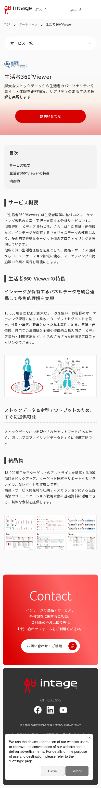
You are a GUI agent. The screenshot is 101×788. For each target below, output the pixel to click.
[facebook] (38, 710)
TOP (7, 24)
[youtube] (63, 710)
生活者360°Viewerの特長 (29, 173)
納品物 (14, 180)
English (72, 10)
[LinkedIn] (50, 710)
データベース (29, 24)
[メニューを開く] (92, 10)
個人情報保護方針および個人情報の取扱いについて (51, 725)
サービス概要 (19, 165)
